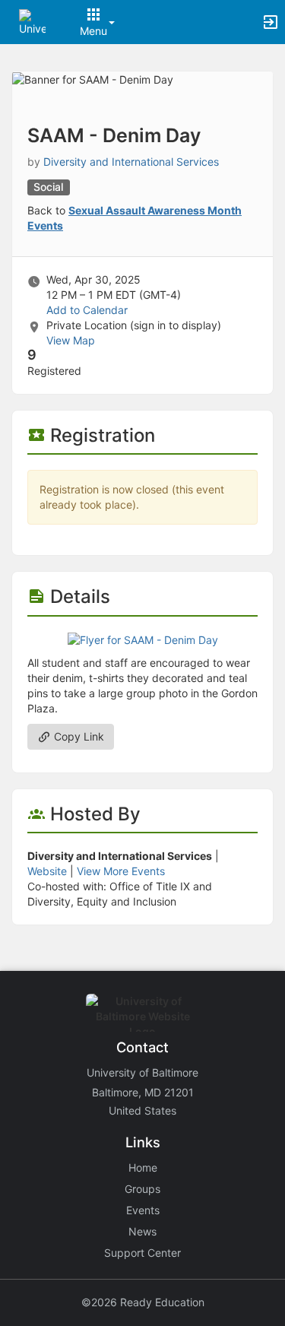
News (142, 1231)
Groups (142, 1188)
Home (142, 1167)
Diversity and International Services (131, 161)
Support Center (142, 1252)
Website (47, 870)
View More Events (121, 870)
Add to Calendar (87, 309)
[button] (32, 20)
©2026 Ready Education (142, 1302)
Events (143, 1210)
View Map (70, 340)
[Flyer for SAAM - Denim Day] (143, 639)
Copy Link (77, 736)
